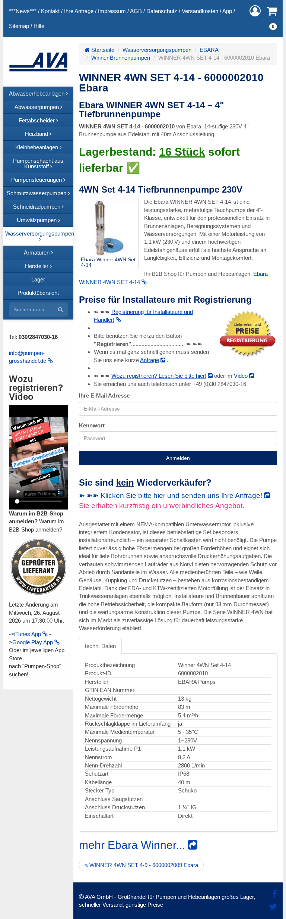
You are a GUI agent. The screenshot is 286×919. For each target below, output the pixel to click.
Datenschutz (161, 11)
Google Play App (33, 642)
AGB (136, 11)
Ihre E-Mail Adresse (104, 395)
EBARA (209, 50)
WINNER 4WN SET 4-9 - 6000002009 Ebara (143, 865)
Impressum (112, 11)
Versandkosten (200, 11)
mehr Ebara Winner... (133, 845)
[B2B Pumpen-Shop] (38, 62)
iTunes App (28, 634)
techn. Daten (100, 646)
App (227, 11)
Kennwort (92, 425)
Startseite (102, 50)
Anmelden (178, 458)
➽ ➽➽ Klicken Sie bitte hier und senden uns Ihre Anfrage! (171, 495)
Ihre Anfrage (78, 11)
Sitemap (19, 26)
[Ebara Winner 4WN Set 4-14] (109, 228)
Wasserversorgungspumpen (157, 50)
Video (241, 376)
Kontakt (50, 11)
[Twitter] (273, 907)
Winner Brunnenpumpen (120, 57)
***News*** (22, 11)
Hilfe (39, 26)
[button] (255, 11)
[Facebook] (274, 894)
